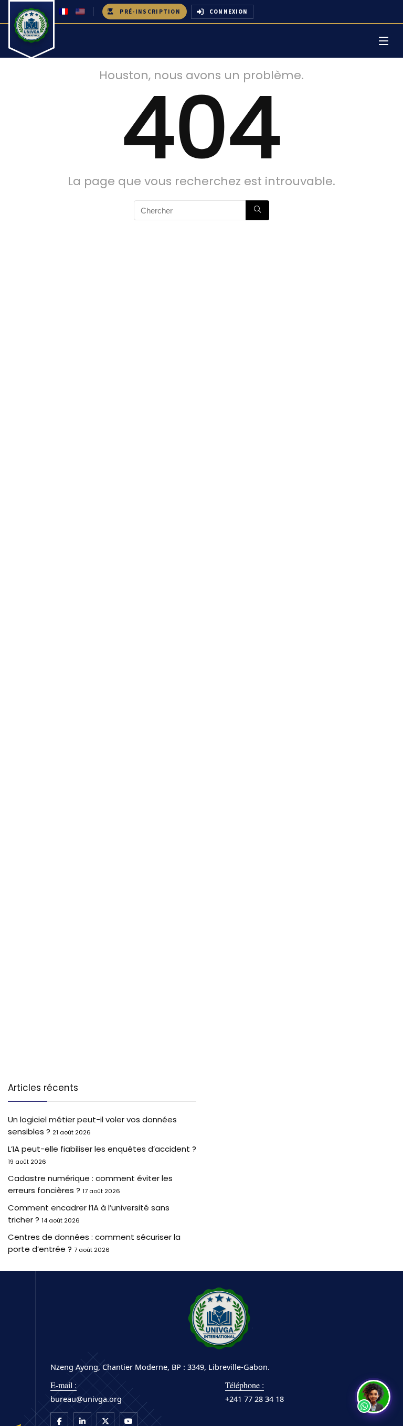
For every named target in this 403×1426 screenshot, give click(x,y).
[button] (373, 1396)
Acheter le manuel (181, 758)
